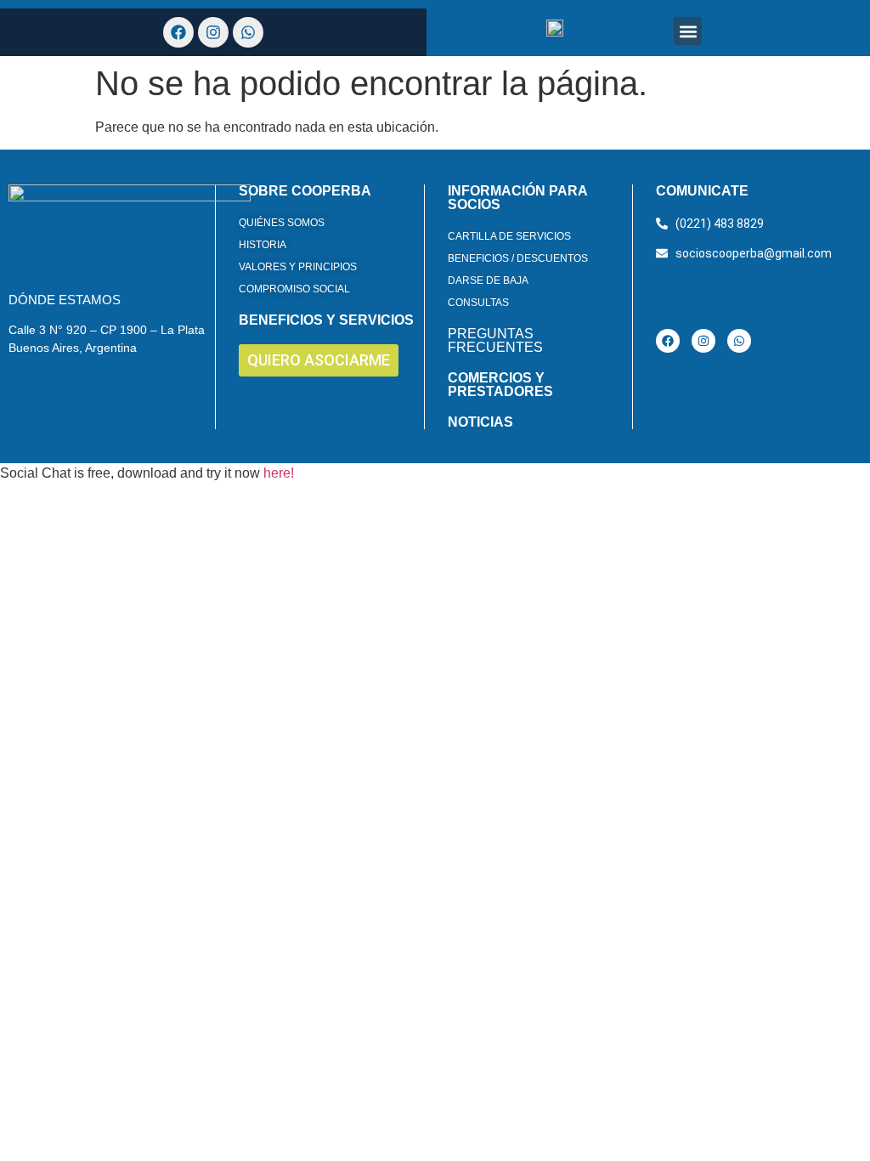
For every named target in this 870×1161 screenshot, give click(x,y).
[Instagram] (703, 341)
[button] (688, 31)
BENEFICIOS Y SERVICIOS (326, 320)
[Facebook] (668, 341)
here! (278, 473)
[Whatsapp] (739, 341)
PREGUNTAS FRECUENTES (495, 340)
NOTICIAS (480, 422)
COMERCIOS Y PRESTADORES (500, 385)
